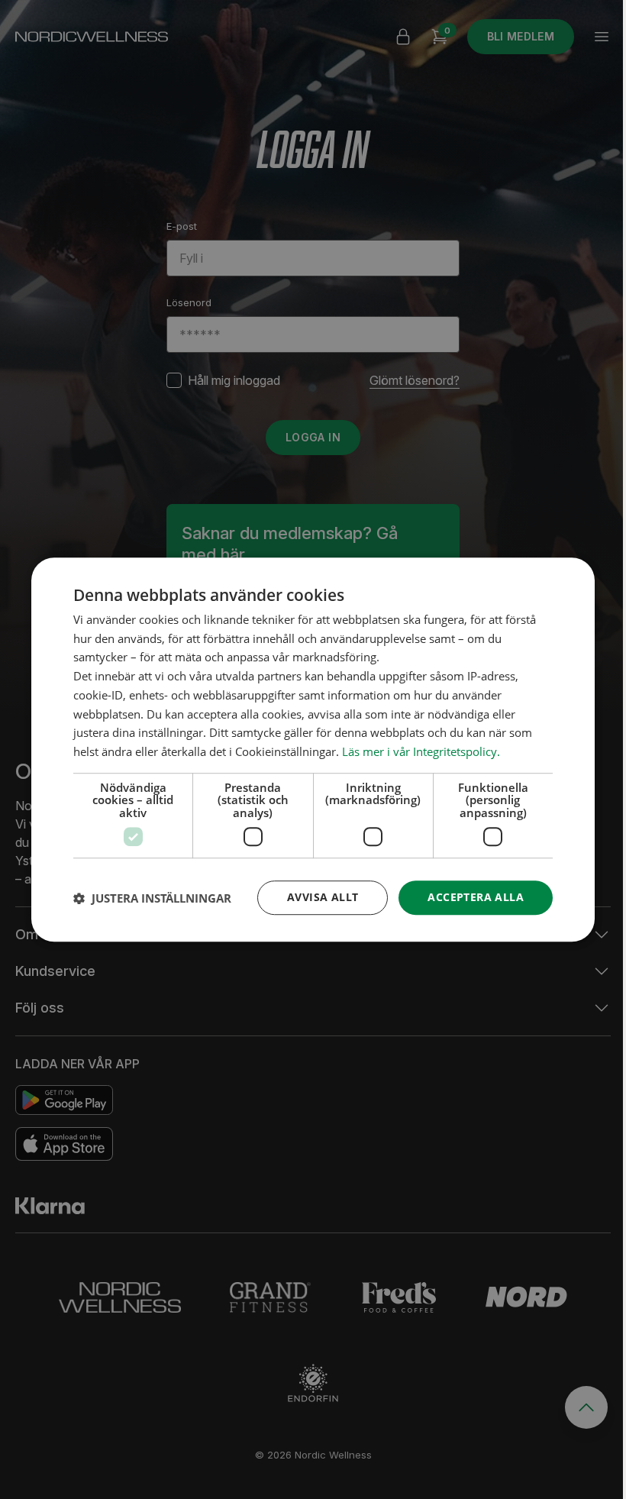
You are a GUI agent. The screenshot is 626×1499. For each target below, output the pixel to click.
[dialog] (313, 749)
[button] (152, 898)
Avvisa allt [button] (322, 897)
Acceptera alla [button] (476, 897)
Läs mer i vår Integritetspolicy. (421, 751)
